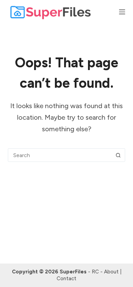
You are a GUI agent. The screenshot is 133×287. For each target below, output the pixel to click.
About (111, 272)
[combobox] (60, 155)
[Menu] (122, 12)
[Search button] (118, 155)
